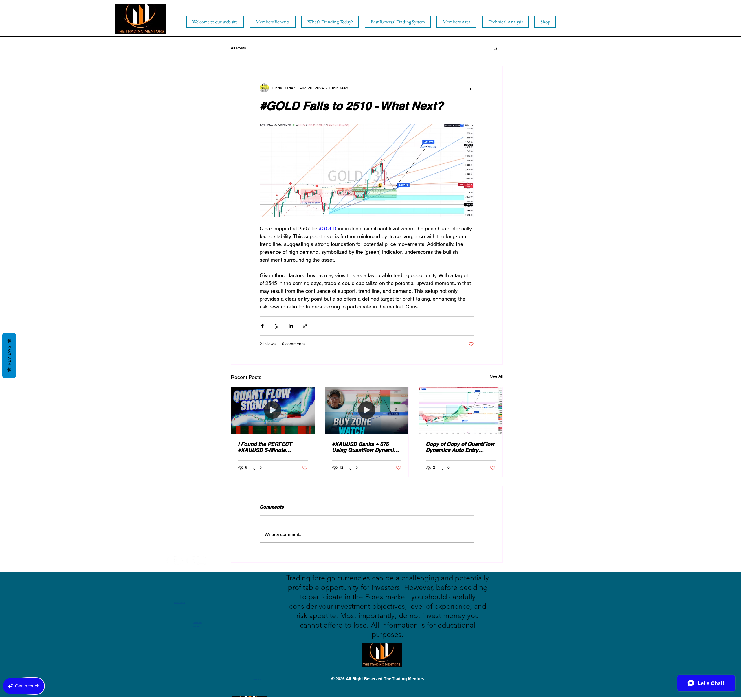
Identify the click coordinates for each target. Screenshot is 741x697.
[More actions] (470, 87)
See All (496, 376)
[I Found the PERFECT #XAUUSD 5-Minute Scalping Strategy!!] (273, 410)
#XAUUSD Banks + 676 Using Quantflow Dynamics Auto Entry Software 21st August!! (365, 447)
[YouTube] (190, 560)
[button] (495, 48)
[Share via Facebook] (262, 326)
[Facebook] (167, 560)
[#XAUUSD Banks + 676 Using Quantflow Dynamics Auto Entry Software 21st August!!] (367, 410)
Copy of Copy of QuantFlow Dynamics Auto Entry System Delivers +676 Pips (460, 447)
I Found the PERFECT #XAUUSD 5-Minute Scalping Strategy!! (265, 447)
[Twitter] (178, 560)
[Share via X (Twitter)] (276, 326)
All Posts (238, 48)
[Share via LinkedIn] (291, 326)
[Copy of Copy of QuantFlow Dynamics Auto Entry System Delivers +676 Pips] (460, 410)
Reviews (9, 355)
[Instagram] (201, 560)
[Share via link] (305, 326)
